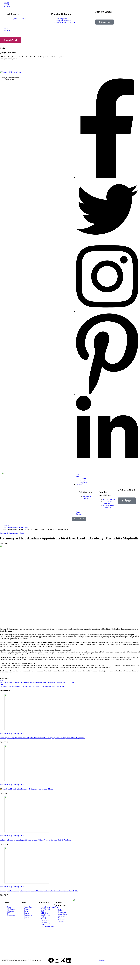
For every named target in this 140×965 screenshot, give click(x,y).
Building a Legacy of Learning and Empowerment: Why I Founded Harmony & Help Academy (35, 840)
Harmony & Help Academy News (16, 527)
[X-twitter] (63, 960)
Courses (7, 7)
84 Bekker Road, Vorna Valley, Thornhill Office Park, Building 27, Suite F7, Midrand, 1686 (47, 920)
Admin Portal (28, 907)
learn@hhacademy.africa (49, 907)
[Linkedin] (69, 960)
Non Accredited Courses (64, 22)
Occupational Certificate (64, 20)
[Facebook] (51, 960)
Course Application (28, 914)
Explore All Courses (18, 19)
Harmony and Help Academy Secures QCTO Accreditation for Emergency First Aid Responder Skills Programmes (42, 738)
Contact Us (11, 915)
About (6, 5)
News (6, 28)
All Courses (11, 909)
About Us (83, 479)
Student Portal (10, 40)
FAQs (82, 481)
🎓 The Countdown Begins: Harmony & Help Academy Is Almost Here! (26, 789)
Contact (7, 30)
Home (6, 3)
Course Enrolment (27, 918)
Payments (83, 483)
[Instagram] (57, 960)
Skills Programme (62, 19)
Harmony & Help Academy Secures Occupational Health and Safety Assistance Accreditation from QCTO (39, 891)
